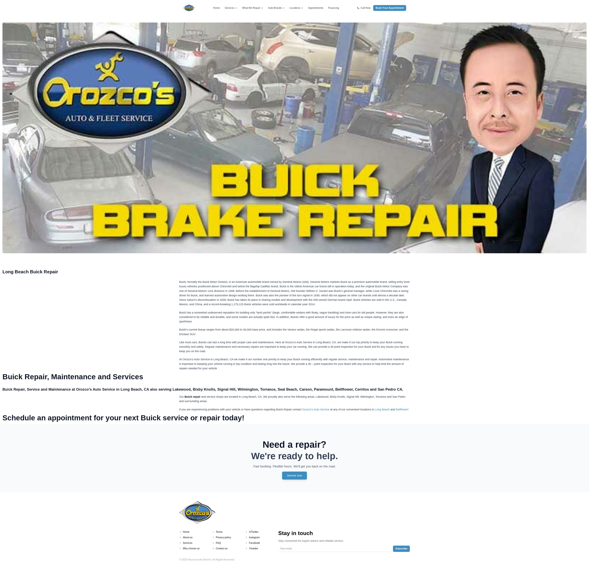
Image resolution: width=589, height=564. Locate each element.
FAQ (218, 543)
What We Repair (251, 8)
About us (187, 537)
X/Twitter (253, 532)
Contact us (221, 548)
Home (216, 8)
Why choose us (191, 548)
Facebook (254, 543)
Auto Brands (275, 8)
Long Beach (382, 409)
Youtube (253, 548)
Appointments (315, 8)
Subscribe (401, 548)
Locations (295, 8)
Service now (294, 475)
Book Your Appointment (390, 8)
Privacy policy (223, 537)
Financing (333, 8)
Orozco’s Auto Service (315, 409)
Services (229, 8)
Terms (219, 532)
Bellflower (402, 409)
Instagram (254, 537)
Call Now (366, 8)
